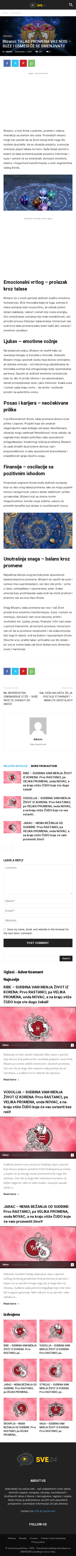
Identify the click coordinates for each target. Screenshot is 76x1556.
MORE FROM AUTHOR (44, 766)
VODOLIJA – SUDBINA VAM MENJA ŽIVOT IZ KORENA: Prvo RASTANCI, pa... (54, 1349)
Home (5, 12)
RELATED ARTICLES (15, 766)
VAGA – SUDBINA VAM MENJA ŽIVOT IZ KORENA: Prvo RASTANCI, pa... (54, 1427)
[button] (71, 5)
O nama (34, 1538)
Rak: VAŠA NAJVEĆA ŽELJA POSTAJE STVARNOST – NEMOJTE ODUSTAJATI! (56, 696)
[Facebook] (7, 63)
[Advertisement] (38, 100)
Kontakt (23, 1538)
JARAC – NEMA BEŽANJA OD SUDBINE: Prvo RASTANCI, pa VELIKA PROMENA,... (20, 1388)
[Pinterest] (23, 63)
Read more (10, 1079)
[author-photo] (38, 734)
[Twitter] (15, 63)
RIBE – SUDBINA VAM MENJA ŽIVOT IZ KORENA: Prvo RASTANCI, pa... (20, 1349)
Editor (6, 1045)
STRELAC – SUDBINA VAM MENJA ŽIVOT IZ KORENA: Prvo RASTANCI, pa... (54, 1388)
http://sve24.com (38, 744)
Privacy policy (38, 1541)
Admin (9, 51)
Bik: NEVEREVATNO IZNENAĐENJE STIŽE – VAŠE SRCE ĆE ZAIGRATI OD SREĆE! (21, 698)
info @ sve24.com (45, 1511)
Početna (12, 1538)
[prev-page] (6, 848)
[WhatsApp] (31, 63)
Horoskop (16, 12)
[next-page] (11, 848)
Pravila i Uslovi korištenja (53, 1538)
